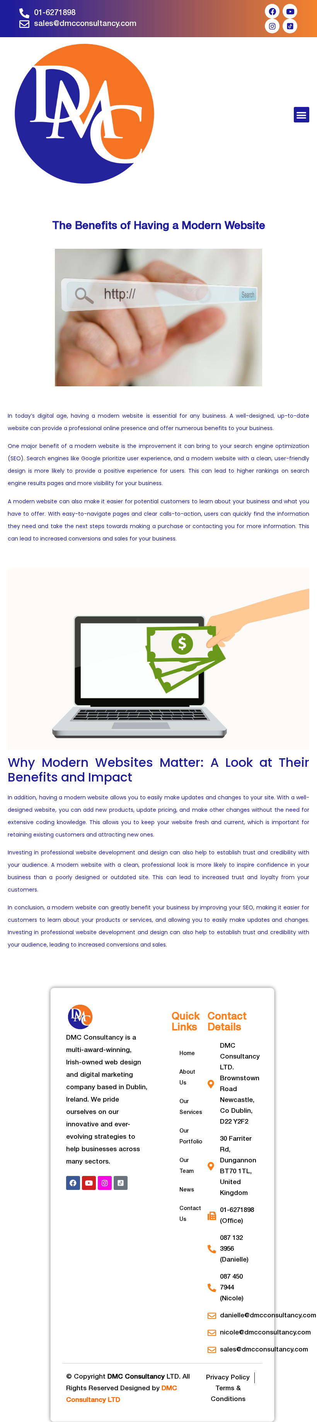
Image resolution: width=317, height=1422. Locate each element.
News (186, 1190)
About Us (187, 1078)
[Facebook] (272, 11)
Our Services (190, 1107)
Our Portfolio (190, 1137)
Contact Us (190, 1214)
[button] (302, 115)
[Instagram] (272, 26)
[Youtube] (290, 11)
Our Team (186, 1166)
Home (187, 1053)
